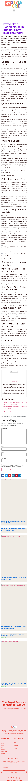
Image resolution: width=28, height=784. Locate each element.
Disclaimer (3, 745)
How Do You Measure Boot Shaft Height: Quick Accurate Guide (13, 529)
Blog (2, 747)
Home (2, 741)
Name (3, 446)
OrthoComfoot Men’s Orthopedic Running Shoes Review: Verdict (13, 627)
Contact (3, 749)
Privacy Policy (4, 751)
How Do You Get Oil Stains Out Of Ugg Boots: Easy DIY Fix (12, 634)
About (2, 743)
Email (3, 452)
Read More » (3, 524)
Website (3, 458)
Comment (4, 428)
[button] (14, 10)
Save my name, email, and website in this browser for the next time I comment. (12, 466)
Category (3, 753)
